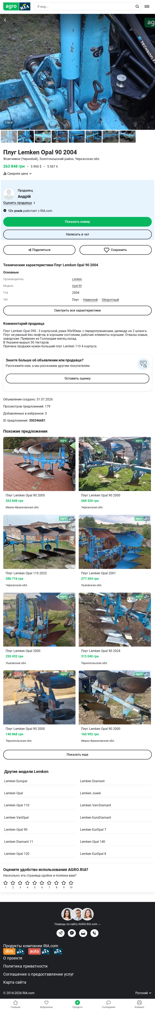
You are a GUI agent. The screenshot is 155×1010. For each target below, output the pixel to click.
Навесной (90, 300)
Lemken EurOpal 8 (93, 854)
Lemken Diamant (92, 781)
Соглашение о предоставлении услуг (38, 974)
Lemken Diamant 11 (18, 842)
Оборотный (110, 300)
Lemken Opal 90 (15, 830)
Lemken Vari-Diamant (95, 805)
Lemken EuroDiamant (95, 817)
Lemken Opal (13, 793)
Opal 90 (77, 285)
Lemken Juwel (90, 793)
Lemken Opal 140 (92, 842)
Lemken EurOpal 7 (93, 830)
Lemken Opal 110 (16, 805)
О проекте (12, 958)
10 (71, 887)
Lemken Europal (15, 781)
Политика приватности (25, 966)
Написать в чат (77, 234)
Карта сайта (14, 982)
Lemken (77, 279)
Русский (142, 993)
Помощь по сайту (77, 924)
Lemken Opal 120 (16, 854)
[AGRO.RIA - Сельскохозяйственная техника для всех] (18, 6)
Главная (15, 1007)
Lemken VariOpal (16, 817)
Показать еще (77, 754)
